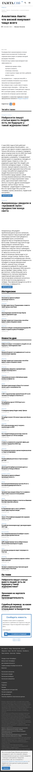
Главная (3, 10)
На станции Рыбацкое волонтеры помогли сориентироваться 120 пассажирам (14, 434)
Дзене (26, 98)
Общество (4, 200)
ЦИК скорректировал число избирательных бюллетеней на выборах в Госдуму (15, 542)
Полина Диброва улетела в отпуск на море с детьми (15, 459)
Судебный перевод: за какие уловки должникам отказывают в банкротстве (16, 606)
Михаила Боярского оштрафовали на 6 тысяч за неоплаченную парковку (16, 353)
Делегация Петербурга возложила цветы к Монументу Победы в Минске (15, 467)
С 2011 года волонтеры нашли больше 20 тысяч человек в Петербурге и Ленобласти (16, 394)
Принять (6, 768)
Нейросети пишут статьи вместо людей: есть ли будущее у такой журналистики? (15, 121)
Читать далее (7, 195)
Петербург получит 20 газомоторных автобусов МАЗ (16, 418)
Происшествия (5, 532)
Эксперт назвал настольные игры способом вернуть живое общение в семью (15, 321)
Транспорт (4, 303)
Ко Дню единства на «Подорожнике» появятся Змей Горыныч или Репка (16, 306)
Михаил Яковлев (19, 27)
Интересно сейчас (7, 114)
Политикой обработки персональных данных (15, 761)
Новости (4, 7)
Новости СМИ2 (16, 639)
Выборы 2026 (5, 540)
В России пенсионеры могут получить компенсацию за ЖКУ (13, 426)
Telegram (20, 98)
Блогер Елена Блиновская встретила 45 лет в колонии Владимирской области (15, 484)
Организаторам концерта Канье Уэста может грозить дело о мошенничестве (15, 386)
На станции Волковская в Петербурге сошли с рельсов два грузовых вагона (15, 534)
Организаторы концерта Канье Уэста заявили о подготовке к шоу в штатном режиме (16, 492)
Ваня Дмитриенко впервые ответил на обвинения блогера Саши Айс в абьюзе (16, 501)
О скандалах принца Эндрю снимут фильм (14, 410)
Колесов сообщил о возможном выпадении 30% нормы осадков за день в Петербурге (16, 328)
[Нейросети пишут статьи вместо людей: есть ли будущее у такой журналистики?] (16, 136)
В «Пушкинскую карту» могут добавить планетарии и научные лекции (13, 509)
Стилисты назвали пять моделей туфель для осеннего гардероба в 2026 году (15, 443)
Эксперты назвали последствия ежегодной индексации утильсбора (15, 567)
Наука (3, 548)
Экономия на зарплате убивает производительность (11, 298)
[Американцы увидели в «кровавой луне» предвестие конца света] (16, 221)
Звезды (3, 311)
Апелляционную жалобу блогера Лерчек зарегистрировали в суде (14, 313)
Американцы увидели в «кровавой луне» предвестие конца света (16, 207)
